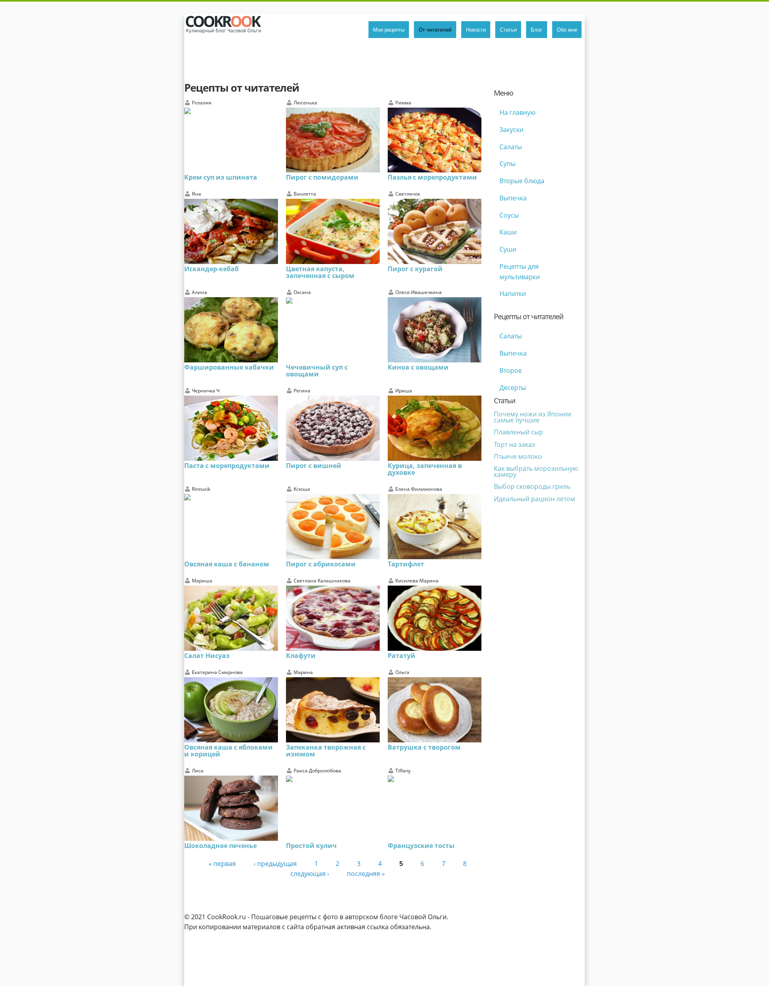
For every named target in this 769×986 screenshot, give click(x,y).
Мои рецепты (389, 29)
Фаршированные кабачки (229, 367)
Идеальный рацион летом (534, 498)
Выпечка (513, 198)
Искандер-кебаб (211, 268)
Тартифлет (406, 564)
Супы (507, 163)
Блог (536, 29)
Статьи (508, 29)
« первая (222, 863)
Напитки (512, 293)
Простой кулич (311, 845)
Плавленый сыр (518, 432)
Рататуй (401, 655)
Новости (476, 29)
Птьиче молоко (518, 456)
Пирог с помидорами (322, 177)
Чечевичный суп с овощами (317, 370)
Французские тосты (421, 845)
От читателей (435, 29)
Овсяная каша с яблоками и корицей (228, 750)
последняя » (366, 873)
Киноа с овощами (418, 367)
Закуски (511, 129)
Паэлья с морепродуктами (432, 177)
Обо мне (567, 29)
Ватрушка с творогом (424, 747)
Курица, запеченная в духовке (425, 469)
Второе (510, 370)
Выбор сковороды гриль (532, 486)
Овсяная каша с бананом (226, 564)
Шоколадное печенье (220, 845)
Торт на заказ (514, 444)
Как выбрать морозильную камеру (536, 471)
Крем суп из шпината (220, 177)
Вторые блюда (521, 180)
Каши (508, 232)
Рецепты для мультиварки (519, 271)
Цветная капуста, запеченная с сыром (320, 272)
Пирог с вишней (313, 465)
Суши (507, 249)
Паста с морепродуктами (227, 465)
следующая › (309, 873)
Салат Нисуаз (206, 655)
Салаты (510, 146)
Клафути (301, 655)
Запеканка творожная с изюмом (326, 750)
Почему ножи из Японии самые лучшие (532, 417)
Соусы (509, 215)
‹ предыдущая (275, 863)
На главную (517, 112)
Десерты (512, 387)
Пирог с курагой (415, 268)
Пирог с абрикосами (321, 564)
